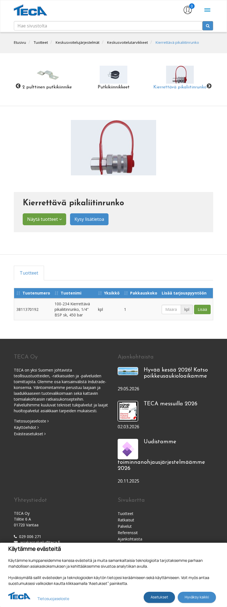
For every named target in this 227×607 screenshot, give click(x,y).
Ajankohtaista (130, 539)
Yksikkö (112, 293)
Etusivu (20, 42)
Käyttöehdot (25, 427)
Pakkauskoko (143, 293)
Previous (18, 86)
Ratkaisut (126, 520)
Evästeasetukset (29, 433)
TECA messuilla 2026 (170, 404)
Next (209, 86)
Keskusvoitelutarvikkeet (127, 42)
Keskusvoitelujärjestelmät (77, 42)
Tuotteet (41, 42)
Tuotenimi (71, 293)
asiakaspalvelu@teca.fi (40, 542)
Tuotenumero (36, 293)
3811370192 (27, 309)
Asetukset (159, 597)
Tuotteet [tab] (29, 273)
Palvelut (125, 526)
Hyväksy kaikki (197, 597)
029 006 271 (30, 536)
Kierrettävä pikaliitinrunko (177, 42)
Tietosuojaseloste (30, 421)
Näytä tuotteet (43, 219)
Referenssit (128, 532)
